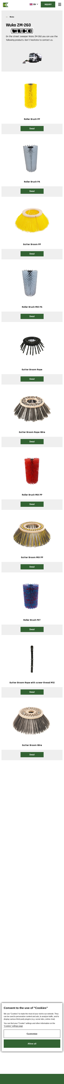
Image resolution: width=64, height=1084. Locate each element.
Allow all (32, 1043)
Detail (32, 128)
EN (34, 4)
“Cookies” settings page (13, 1026)
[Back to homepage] (6, 4)
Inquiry (48, 4)
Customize (32, 1034)
